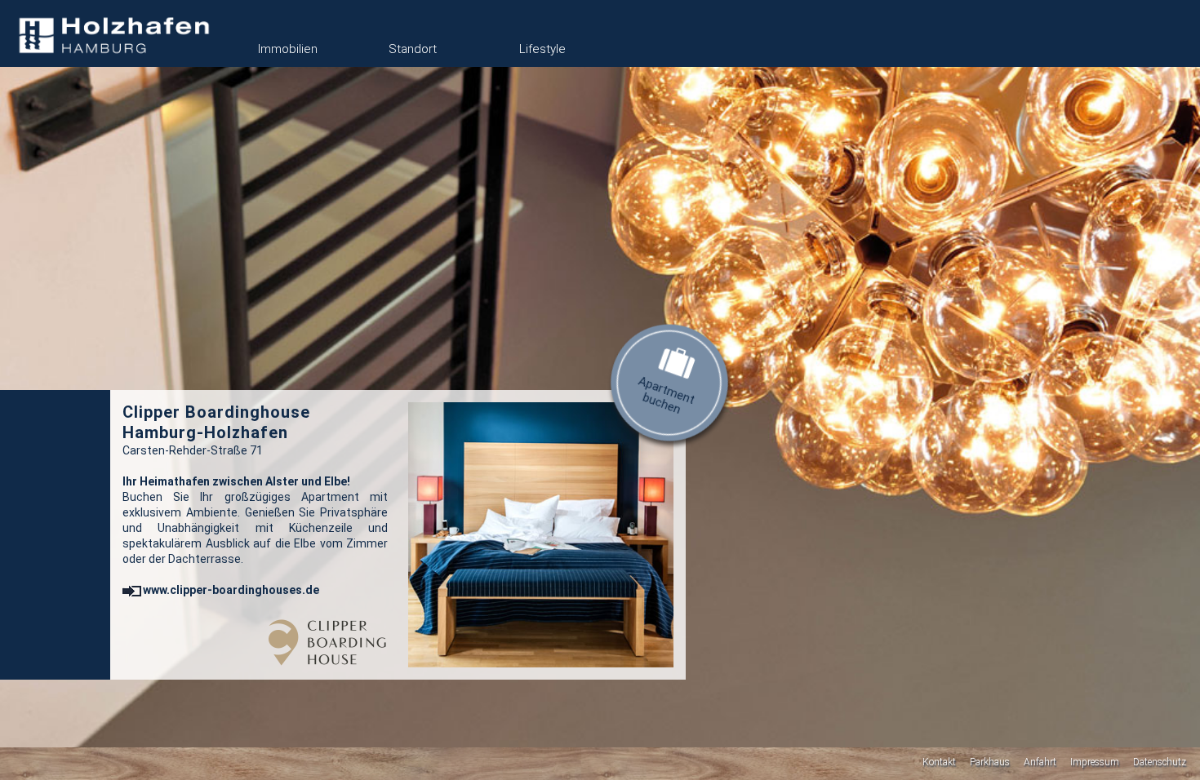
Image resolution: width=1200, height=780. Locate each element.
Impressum (1094, 762)
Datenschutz (1159, 762)
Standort (413, 49)
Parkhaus (990, 762)
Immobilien (288, 49)
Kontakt (939, 762)
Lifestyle (542, 49)
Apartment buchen (667, 395)
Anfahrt (1040, 762)
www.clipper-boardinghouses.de (231, 589)
